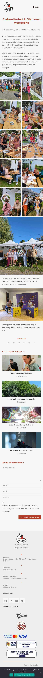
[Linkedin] (22, 600)
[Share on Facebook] (14, 343)
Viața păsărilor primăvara (21, 373)
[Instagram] (11, 600)
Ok (11, 675)
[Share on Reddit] (29, 343)
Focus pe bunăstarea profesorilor (21, 399)
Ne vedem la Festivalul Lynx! (21, 451)
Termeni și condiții (31, 665)
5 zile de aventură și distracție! (21, 425)
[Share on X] (8, 343)
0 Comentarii (35, 30)
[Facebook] (5, 600)
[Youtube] (16, 600)
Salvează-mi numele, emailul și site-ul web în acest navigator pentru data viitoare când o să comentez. (20, 508)
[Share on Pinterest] (19, 343)
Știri (24, 30)
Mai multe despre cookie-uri (24, 675)
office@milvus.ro (9, 587)
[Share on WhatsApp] (34, 343)
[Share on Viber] (24, 343)
